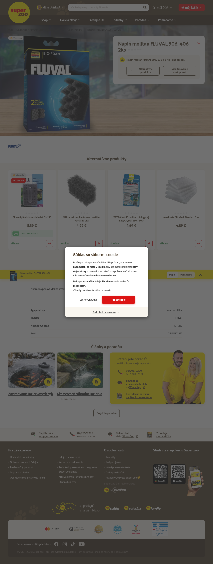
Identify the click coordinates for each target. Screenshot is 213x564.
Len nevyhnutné (88, 299)
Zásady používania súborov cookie (92, 290)
